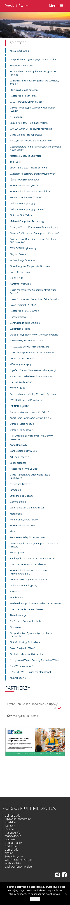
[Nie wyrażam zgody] (65, 894)
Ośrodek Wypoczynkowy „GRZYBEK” (29, 412)
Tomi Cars (15, 161)
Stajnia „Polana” (18, 254)
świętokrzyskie (14, 856)
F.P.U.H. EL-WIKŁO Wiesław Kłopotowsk (31, 672)
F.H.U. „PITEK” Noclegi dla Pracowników (31, 140)
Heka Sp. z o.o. (18, 591)
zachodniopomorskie (18, 866)
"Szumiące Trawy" (20, 484)
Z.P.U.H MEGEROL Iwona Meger (26, 101)
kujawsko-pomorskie (18, 819)
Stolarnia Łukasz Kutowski (24, 89)
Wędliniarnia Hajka (20, 328)
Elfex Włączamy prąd (21, 364)
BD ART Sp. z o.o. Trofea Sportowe (28, 167)
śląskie (9, 853)
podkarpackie (13, 843)
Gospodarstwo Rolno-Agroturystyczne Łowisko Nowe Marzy (35, 148)
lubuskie (10, 826)
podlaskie (11, 846)
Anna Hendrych (18, 445)
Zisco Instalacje (18, 615)
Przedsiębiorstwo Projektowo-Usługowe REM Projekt (34, 73)
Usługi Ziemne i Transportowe (26, 134)
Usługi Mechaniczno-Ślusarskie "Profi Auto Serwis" (33, 291)
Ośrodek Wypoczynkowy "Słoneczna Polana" (34, 334)
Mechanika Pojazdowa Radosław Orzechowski (35, 603)
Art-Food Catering (19, 456)
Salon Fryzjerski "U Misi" (23, 305)
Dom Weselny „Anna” (21, 666)
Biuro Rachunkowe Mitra (23, 525)
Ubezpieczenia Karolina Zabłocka (28, 564)
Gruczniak (15, 627)
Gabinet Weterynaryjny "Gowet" (27, 209)
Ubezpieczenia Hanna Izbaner (26, 609)
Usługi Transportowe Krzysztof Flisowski (32, 352)
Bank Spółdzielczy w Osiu (24, 450)
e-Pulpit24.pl (16, 117)
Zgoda (35, 899)
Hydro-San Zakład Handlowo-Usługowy (31, 376)
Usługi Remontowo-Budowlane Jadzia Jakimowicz (30, 476)
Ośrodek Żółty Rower (21, 429)
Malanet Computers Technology (27, 221)
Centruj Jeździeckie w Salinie (25, 322)
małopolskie (12, 832)
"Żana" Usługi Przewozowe (24, 179)
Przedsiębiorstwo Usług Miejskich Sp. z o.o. (33, 394)
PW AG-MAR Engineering (23, 248)
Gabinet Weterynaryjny (22, 203)
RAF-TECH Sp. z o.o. (20, 272)
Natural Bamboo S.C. (21, 382)
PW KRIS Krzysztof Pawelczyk (26, 400)
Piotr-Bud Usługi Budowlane (25, 642)
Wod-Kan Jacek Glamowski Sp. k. (27, 507)
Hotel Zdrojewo (18, 316)
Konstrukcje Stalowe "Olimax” (26, 197)
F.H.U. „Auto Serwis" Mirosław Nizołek (30, 346)
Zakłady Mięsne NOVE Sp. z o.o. (27, 340)
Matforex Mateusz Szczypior (25, 155)
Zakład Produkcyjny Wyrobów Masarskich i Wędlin (32, 109)
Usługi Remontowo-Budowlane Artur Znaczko (34, 299)
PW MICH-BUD (17, 388)
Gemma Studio (18, 501)
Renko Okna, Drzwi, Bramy (24, 519)
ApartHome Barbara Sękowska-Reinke (31, 417)
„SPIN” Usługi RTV (19, 406)
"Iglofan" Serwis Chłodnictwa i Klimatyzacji (33, 370)
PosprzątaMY (17, 552)
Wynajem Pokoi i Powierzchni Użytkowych (32, 173)
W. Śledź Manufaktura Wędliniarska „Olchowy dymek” (34, 82)
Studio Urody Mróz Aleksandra (26, 654)
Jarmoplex (15, 489)
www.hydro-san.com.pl (24, 716)
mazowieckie (13, 836)
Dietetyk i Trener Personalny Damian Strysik (34, 227)
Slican (13, 531)
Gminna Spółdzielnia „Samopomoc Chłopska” (34, 233)
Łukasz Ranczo (18, 462)
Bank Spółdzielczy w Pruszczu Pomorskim (32, 558)
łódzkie (9, 829)
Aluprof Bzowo (18, 677)
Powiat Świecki (18, 5)
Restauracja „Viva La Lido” (24, 468)
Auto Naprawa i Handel (22, 358)
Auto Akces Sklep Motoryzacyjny (27, 537)
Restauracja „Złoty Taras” (24, 95)
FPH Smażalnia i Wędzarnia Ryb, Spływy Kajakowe (31, 437)
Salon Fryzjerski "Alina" (22, 648)
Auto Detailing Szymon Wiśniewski (28, 579)
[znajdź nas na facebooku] (64, 874)
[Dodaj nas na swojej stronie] (57, 874)
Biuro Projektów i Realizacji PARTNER (29, 122)
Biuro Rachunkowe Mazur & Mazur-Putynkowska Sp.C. (29, 572)
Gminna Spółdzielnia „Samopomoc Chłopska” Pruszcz (34, 545)
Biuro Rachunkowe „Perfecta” (26, 185)
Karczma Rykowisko (21, 283)
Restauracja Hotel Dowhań (24, 310)
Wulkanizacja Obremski (23, 260)
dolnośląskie (12, 815)
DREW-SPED (16, 277)
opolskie (10, 839)
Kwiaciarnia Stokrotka (22, 65)
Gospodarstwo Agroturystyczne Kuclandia (33, 59)
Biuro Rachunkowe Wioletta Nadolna (30, 191)
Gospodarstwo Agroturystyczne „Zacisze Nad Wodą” (32, 634)
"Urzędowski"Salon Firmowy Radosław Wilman (35, 660)
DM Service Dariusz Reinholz (25, 621)
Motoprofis (16, 513)
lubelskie (10, 822)
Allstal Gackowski (19, 50)
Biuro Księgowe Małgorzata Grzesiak (30, 266)
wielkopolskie (13, 863)
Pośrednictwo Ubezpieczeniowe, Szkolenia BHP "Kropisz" (33, 240)
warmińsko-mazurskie (18, 860)
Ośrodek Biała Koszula (22, 423)
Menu (57, 6)
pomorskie (11, 849)
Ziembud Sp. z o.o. (20, 597)
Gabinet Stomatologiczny (23, 585)
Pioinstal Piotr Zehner (21, 215)
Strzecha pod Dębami (21, 495)
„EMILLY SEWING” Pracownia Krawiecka (31, 128)
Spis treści (18, 42)
